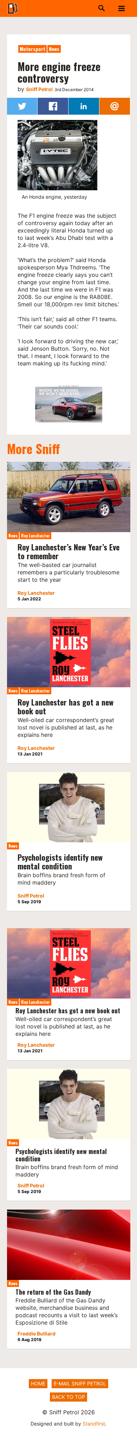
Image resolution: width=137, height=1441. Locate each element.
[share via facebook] (53, 106)
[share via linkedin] (83, 106)
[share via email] (114, 106)
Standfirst (94, 1424)
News (54, 48)
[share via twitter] (22, 106)
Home (38, 1383)
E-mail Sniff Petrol (80, 1383)
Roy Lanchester (35, 535)
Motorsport (32, 48)
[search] (91, 8)
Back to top (68, 1397)
